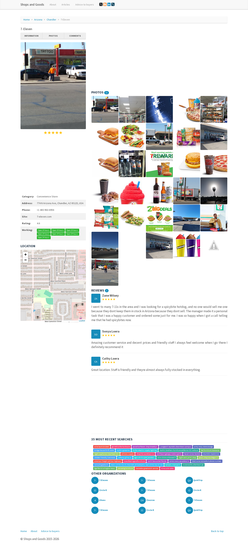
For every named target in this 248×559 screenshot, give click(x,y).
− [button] (25, 260)
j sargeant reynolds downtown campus (175, 446)
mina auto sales (167, 468)
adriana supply (127, 454)
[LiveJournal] (113, 4)
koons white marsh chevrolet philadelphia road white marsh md (137, 465)
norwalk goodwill (101, 465)
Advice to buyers (84, 4)
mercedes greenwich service (147, 468)
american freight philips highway (107, 461)
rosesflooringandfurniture (134, 461)
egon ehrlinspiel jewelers (144, 457)
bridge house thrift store (104, 450)
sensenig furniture (125, 468)
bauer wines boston (192, 454)
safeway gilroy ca (124, 457)
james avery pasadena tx (179, 461)
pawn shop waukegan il (208, 457)
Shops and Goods (32, 4)
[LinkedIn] (109, 4)
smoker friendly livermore (104, 457)
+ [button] (25, 254)
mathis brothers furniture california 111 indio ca (179, 450)
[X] (101, 4)
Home (26, 19)
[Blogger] (105, 4)
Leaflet (82, 320)
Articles (66, 4)
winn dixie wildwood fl (166, 457)
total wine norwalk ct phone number (206, 461)
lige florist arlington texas (104, 468)
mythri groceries (123, 450)
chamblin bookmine (211, 454)
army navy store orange (203, 446)
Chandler (51, 19)
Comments (75, 35)
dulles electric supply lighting (145, 450)
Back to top (217, 531)
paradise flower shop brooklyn (145, 446)
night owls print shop (187, 457)
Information (31, 35)
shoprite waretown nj (145, 454)
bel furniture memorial (210, 450)
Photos (53, 35)
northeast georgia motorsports (169, 454)
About (53, 4)
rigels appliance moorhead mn (106, 454)
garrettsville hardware (121, 446)
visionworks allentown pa (193, 465)
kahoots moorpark (172, 465)
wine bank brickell (101, 446)
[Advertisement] (53, 164)
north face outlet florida (157, 461)
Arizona (38, 19)
